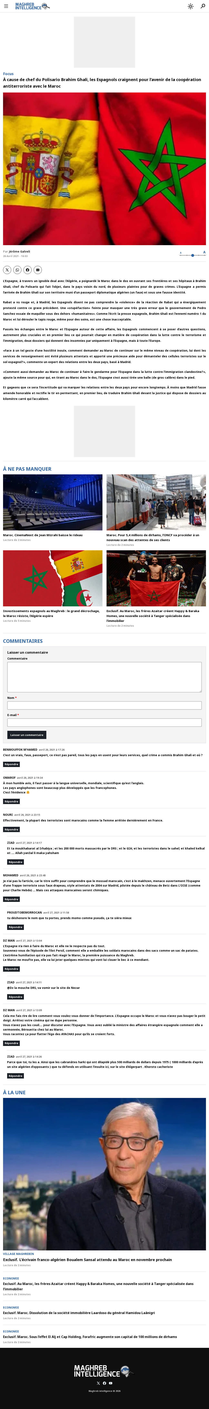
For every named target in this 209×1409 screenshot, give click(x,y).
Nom (12, 697)
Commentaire (17, 658)
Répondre (11, 764)
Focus (8, 73)
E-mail (13, 715)
